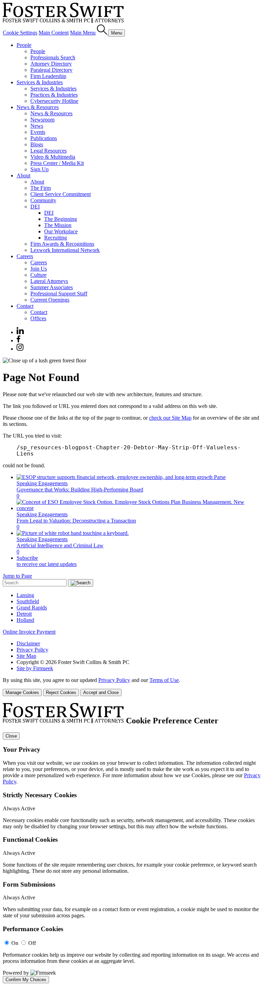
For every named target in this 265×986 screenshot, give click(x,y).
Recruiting (55, 238)
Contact (25, 306)
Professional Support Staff (58, 293)
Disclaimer (28, 643)
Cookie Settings (20, 33)
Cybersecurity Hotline (54, 101)
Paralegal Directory (51, 70)
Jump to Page (17, 576)
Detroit (24, 614)
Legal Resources (48, 151)
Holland (25, 620)
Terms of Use (164, 680)
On (14, 943)
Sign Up (39, 169)
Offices (38, 318)
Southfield (28, 601)
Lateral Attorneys (49, 281)
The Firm (40, 188)
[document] (132, 843)
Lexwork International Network (65, 250)
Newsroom (42, 120)
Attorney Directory (51, 64)
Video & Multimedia (52, 157)
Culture (38, 275)
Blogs (36, 144)
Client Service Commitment (60, 194)
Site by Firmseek (35, 668)
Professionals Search (52, 57)
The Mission (57, 225)
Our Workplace (61, 231)
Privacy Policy (32, 650)
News (36, 126)
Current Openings (49, 300)
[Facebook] (18, 340)
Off (32, 943)
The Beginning (60, 219)
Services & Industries (40, 82)
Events (37, 132)
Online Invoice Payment (29, 632)
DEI (35, 206)
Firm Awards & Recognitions (62, 244)
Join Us (38, 269)
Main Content (54, 33)
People (24, 45)
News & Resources (38, 107)
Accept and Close (101, 692)
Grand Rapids (32, 608)
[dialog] (132, 686)
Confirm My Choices (26, 979)
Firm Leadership (48, 76)
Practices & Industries (54, 95)
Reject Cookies (61, 692)
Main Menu (83, 33)
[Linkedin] (20, 332)
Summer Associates (51, 287)
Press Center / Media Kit (57, 163)
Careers (25, 256)
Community (43, 200)
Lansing (25, 595)
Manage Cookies (22, 692)
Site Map (26, 656)
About (23, 175)
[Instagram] (20, 349)
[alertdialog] (132, 843)
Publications (43, 138)
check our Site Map (170, 418)
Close (11, 736)
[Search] (102, 33)
